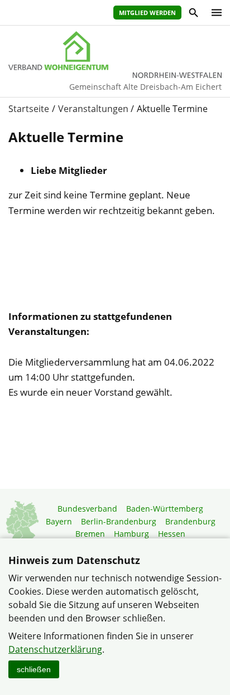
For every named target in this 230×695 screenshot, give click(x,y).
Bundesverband (87, 508)
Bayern (59, 521)
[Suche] (193, 14)
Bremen (90, 533)
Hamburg (131, 533)
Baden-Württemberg (164, 508)
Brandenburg (190, 521)
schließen (34, 669)
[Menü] (213, 12)
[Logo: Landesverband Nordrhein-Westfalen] (115, 50)
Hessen (171, 533)
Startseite (28, 109)
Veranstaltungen (93, 109)
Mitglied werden (147, 12)
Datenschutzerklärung (55, 649)
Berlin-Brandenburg (118, 521)
